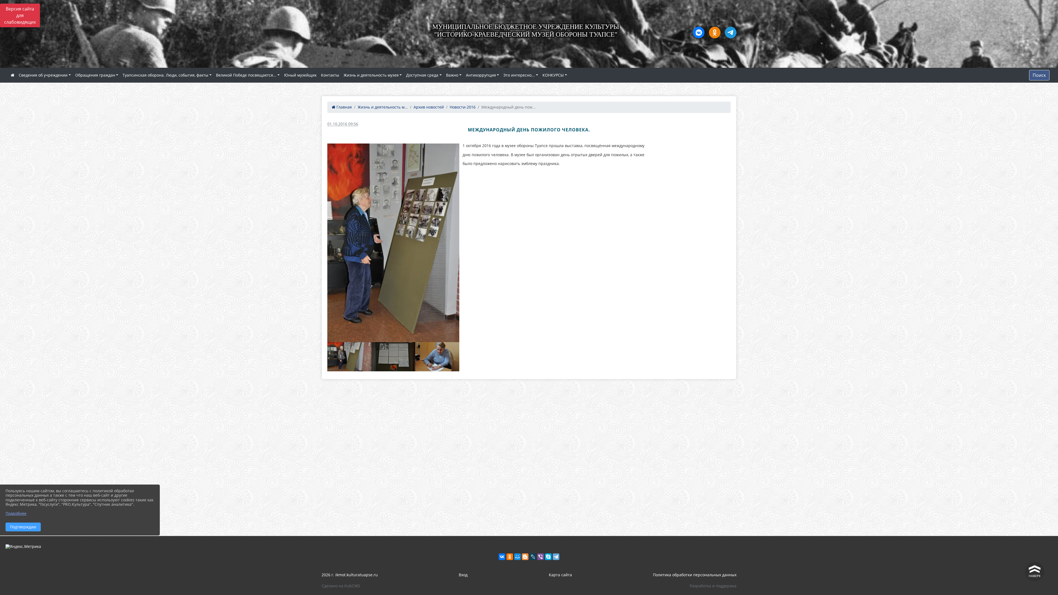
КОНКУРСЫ (553, 75)
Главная (343, 107)
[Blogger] (525, 556)
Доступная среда (422, 75)
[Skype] (548, 556)
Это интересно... (519, 75)
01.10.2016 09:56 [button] (342, 123)
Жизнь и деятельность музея (371, 75)
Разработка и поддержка (713, 585)
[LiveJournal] (533, 556)
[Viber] (540, 556)
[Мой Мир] (517, 556)
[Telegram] (556, 556)
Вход (463, 574)
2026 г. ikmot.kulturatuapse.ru (350, 574)
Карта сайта (560, 574)
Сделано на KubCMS (341, 585)
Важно (452, 75)
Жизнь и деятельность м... (383, 107)
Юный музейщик (300, 75)
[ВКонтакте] (502, 556)
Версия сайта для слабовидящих (20, 15)
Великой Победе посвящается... (246, 75)
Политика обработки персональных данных (694, 574)
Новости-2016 (463, 107)
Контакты (330, 75)
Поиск (1039, 75)
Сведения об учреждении (43, 75)
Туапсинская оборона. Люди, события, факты (165, 75)
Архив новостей (429, 107)
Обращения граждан (95, 75)
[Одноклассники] (509, 556)
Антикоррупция (481, 75)
